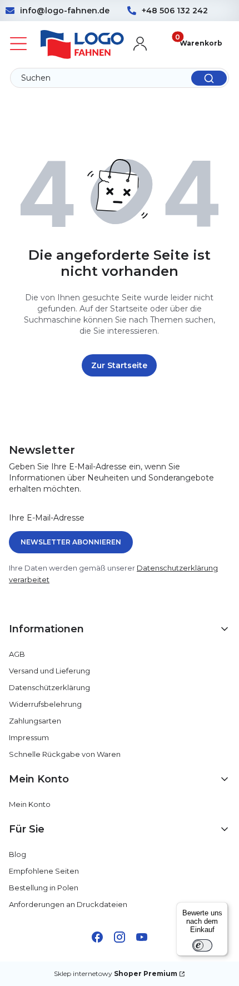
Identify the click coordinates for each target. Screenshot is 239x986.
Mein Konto (30, 804)
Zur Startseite (119, 365)
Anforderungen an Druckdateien (68, 904)
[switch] (202, 945)
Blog (17, 854)
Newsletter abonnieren (71, 542)
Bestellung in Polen (43, 887)
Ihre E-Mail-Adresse (46, 518)
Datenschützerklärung (49, 687)
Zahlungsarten (35, 720)
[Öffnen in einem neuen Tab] (97, 937)
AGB (17, 654)
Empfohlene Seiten (44, 870)
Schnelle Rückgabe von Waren (65, 754)
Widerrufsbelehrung (45, 704)
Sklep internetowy (115, 973)
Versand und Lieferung (49, 670)
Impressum (29, 737)
